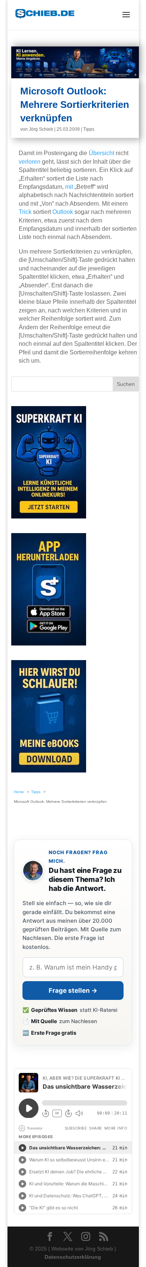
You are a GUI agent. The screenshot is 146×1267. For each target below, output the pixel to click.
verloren (29, 161)
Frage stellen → (73, 990)
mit (69, 187)
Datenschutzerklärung (73, 1257)
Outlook (62, 212)
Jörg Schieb (41, 129)
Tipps (88, 129)
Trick (25, 212)
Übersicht (101, 153)
